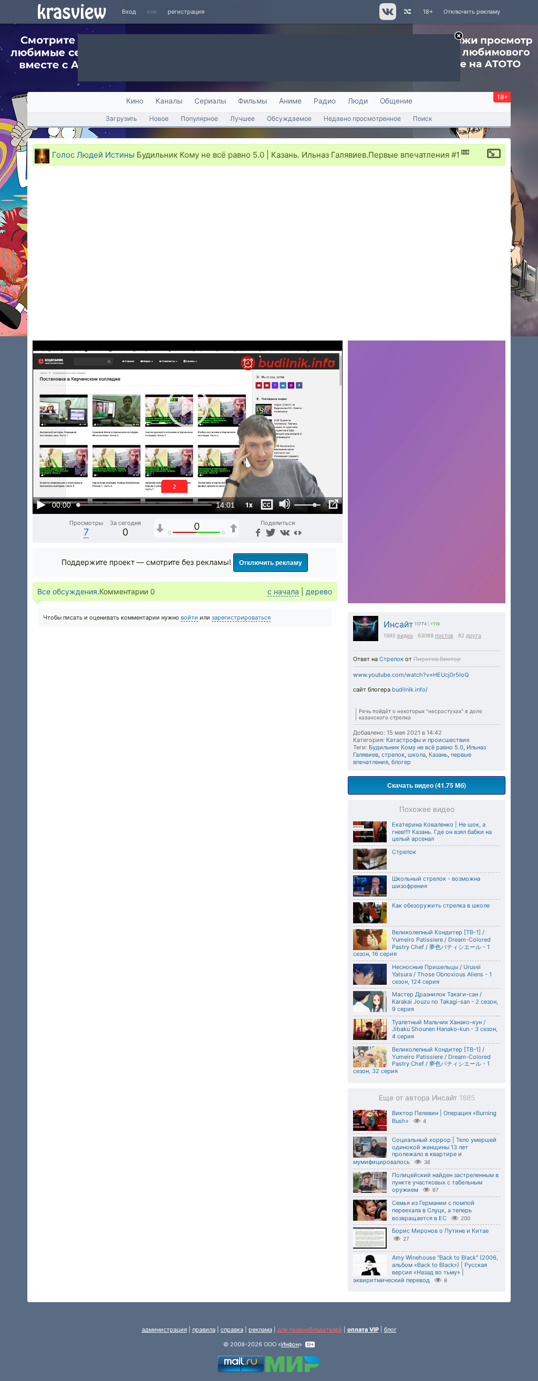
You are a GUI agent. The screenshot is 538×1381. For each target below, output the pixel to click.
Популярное (199, 118)
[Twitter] (269, 532)
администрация (164, 1329)
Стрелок (391, 659)
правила (203, 1329)
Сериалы (210, 101)
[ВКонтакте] (283, 532)
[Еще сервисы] (297, 532)
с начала (283, 591)
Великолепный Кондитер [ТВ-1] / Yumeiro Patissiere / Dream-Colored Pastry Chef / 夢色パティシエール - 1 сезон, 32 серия (422, 1060)
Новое (159, 118)
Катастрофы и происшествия (427, 740)
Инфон (290, 1344)
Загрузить (121, 118)
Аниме (290, 101)
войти (189, 617)
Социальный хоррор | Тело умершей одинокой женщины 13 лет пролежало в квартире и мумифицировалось (424, 1151)
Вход (129, 11)
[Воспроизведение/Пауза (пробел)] (41, 504)
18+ (428, 11)
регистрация (186, 11)
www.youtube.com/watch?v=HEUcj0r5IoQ (411, 674)
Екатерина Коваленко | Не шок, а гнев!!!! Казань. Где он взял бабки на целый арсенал (442, 832)
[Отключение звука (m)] (284, 504)
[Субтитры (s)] (267, 504)
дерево (319, 591)
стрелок (393, 754)
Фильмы (252, 101)
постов (444, 635)
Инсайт (398, 625)
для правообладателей (309, 1329)
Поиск (422, 118)
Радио (325, 101)
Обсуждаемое (289, 118)
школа (417, 754)
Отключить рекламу (471, 11)
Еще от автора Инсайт (427, 1098)
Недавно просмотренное (362, 118)
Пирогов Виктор (437, 659)
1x (249, 504)
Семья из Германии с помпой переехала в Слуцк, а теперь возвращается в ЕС (433, 1210)
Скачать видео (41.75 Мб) (426, 785)
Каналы (169, 101)
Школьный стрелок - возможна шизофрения (436, 882)
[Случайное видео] (407, 12)
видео (405, 635)
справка (232, 1329)
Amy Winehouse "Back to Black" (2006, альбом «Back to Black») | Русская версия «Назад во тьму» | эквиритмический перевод (425, 1268)
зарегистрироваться (241, 617)
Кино (134, 101)
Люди (358, 101)
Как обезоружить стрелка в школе (441, 905)
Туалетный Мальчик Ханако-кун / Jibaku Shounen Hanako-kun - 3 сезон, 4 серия (445, 1029)
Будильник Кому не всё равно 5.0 (416, 747)
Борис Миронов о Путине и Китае (440, 1230)
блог (390, 1329)
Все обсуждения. (68, 591)
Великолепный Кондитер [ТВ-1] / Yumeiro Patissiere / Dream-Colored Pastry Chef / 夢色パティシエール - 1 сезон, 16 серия (422, 943)
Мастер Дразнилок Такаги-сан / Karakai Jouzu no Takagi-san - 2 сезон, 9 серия (445, 1002)
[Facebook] (257, 532)
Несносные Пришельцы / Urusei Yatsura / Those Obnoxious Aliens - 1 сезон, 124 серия (442, 974)
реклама (260, 1329)
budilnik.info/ (410, 689)
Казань (438, 754)
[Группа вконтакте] (387, 18)
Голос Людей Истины (93, 154)
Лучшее (242, 118)
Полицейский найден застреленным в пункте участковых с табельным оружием (445, 1182)
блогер (401, 762)
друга (473, 635)
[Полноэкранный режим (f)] (333, 504)
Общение (396, 101)
